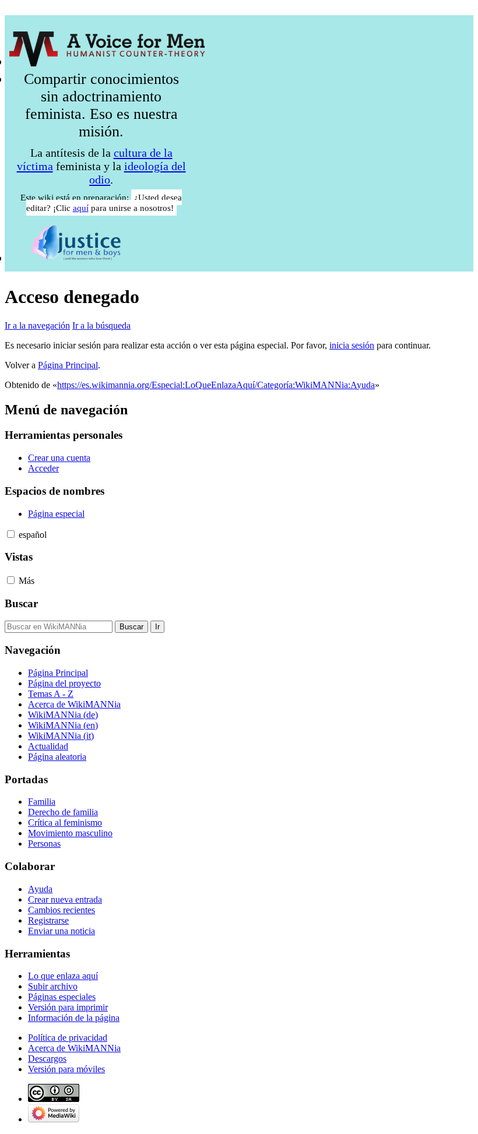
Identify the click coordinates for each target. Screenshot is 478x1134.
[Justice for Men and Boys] (76, 257)
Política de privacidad (67, 1038)
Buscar (21, 603)
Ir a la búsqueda (101, 325)
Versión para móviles (66, 1069)
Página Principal (68, 365)
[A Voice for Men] (107, 61)
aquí (81, 208)
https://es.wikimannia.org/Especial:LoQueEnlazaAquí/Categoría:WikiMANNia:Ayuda (216, 385)
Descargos (47, 1058)
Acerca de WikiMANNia (74, 1048)
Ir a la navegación (37, 325)
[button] (11, 534)
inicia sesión (351, 345)
